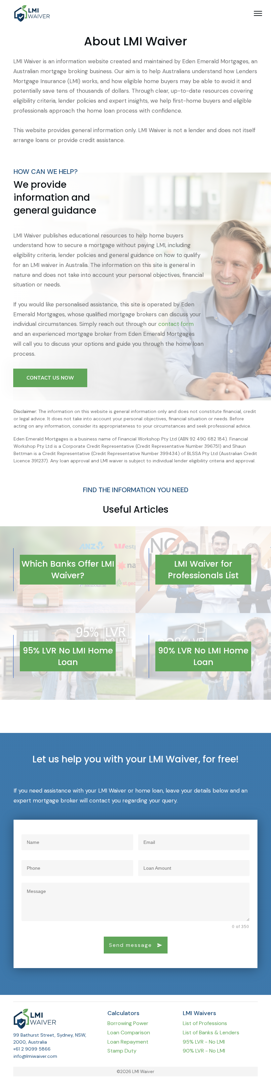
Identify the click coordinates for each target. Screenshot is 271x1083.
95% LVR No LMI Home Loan (68, 656)
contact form (176, 324)
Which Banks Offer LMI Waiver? (67, 569)
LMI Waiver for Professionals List (203, 569)
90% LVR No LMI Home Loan (203, 656)
